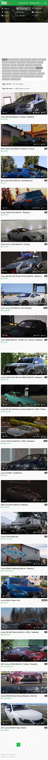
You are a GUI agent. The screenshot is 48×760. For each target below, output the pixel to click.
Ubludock (6, 730)
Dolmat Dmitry (7, 539)
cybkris (5, 602)
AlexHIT (5, 215)
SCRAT (5, 119)
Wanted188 (6, 411)
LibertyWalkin (7, 698)
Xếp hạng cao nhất (15, 88)
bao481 (5, 475)
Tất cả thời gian (13, 84)
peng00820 (6, 310)
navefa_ (5, 342)
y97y (4, 183)
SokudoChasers (8, 571)
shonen (5, 151)
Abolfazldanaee (8, 666)
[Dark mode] (41, 3)
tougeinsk (6, 507)
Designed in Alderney (8, 754)
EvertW (5, 246)
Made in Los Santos (8, 757)
